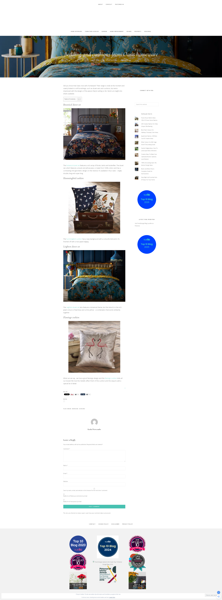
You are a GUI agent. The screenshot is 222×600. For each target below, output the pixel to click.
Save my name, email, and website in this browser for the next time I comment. (85, 490)
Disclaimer (115, 524)
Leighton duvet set (72, 307)
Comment (66, 449)
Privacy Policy (127, 524)
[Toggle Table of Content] (78, 99)
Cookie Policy (103, 524)
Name (65, 465)
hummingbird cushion (74, 239)
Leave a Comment (125, 60)
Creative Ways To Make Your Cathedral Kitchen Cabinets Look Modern (149, 156)
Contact (92, 524)
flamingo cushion (111, 378)
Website (65, 481)
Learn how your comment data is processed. (98, 513)
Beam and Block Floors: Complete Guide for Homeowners (147, 171)
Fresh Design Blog (111, 18)
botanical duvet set (73, 165)
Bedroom (75, 408)
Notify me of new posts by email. (72, 501)
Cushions (82, 408)
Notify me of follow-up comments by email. (75, 496)
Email (65, 473)
